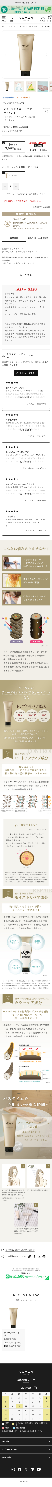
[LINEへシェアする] (44, 1256)
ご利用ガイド (28, 228)
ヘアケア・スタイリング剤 (28, 26)
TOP (3, 26)
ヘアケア (12, 26)
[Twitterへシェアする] (39, 1256)
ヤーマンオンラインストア (26, 3)
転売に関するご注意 (41, 207)
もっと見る (26, 275)
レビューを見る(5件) (14, 131)
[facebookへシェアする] (34, 1256)
